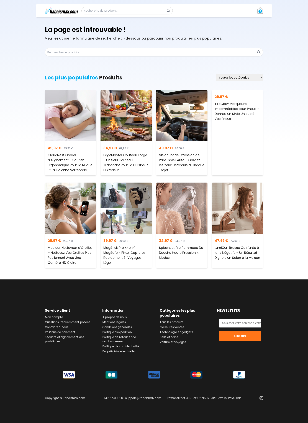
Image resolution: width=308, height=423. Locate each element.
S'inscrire (240, 335)
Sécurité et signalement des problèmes (64, 339)
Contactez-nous (56, 327)
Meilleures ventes (172, 327)
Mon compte (54, 317)
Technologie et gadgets (176, 332)
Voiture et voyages (173, 342)
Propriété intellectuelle (118, 351)
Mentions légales (114, 322)
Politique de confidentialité (120, 346)
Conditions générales (117, 327)
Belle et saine (169, 337)
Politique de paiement (60, 332)
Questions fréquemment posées (67, 322)
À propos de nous (114, 317)
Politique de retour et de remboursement (119, 339)
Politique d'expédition (117, 332)
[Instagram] (261, 398)
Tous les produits (171, 322)
